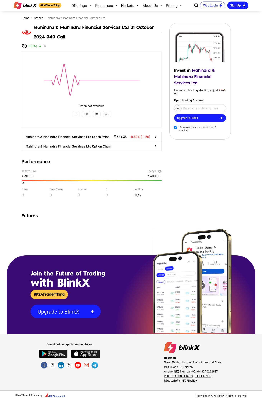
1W (86, 114)
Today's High (154, 171)
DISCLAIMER (203, 376)
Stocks (38, 18)
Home (26, 18)
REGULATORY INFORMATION (180, 380)
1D (44, 45)
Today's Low (29, 171)
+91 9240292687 (207, 371)
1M (96, 114)
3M (107, 114)
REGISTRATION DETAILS (178, 376)
